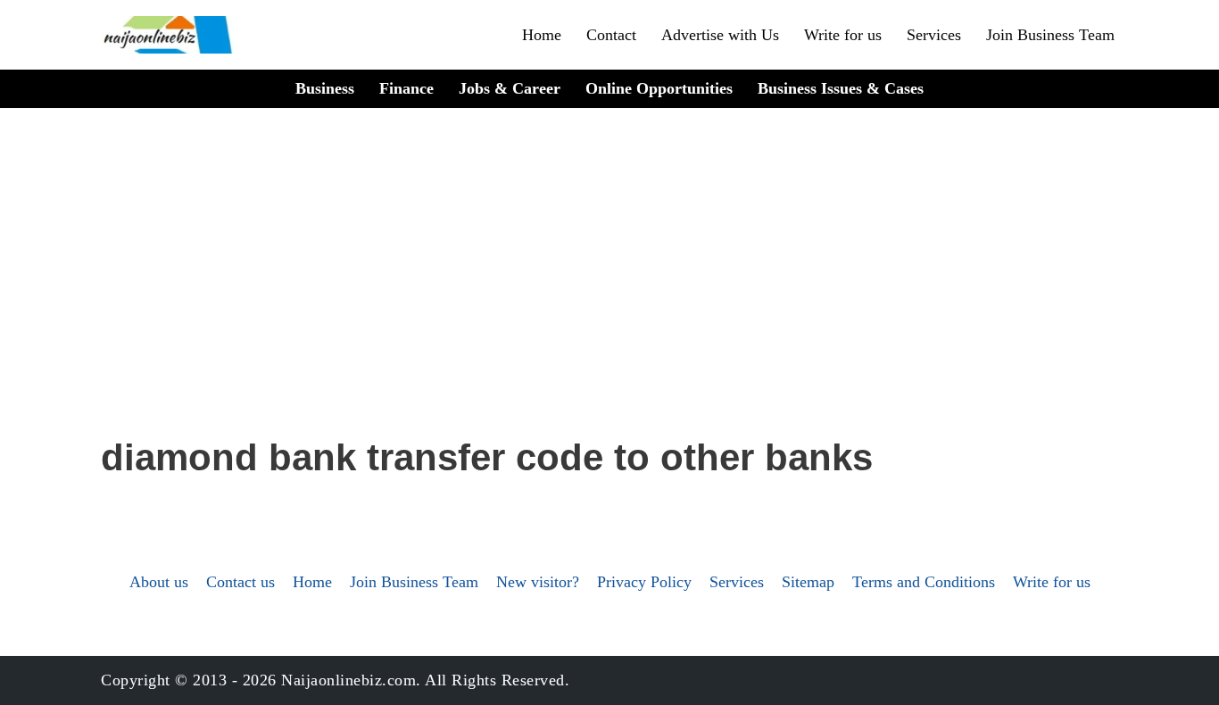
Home (541, 35)
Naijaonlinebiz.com (348, 680)
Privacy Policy (644, 582)
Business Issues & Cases (841, 88)
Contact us (240, 582)
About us (158, 582)
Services (934, 35)
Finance (406, 88)
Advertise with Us (720, 35)
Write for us (843, 35)
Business (324, 88)
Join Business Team (1050, 35)
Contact (611, 35)
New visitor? (537, 582)
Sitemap (808, 582)
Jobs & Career (509, 88)
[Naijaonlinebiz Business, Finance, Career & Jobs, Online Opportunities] (169, 35)
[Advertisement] (609, 295)
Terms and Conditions (923, 582)
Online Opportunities (659, 88)
